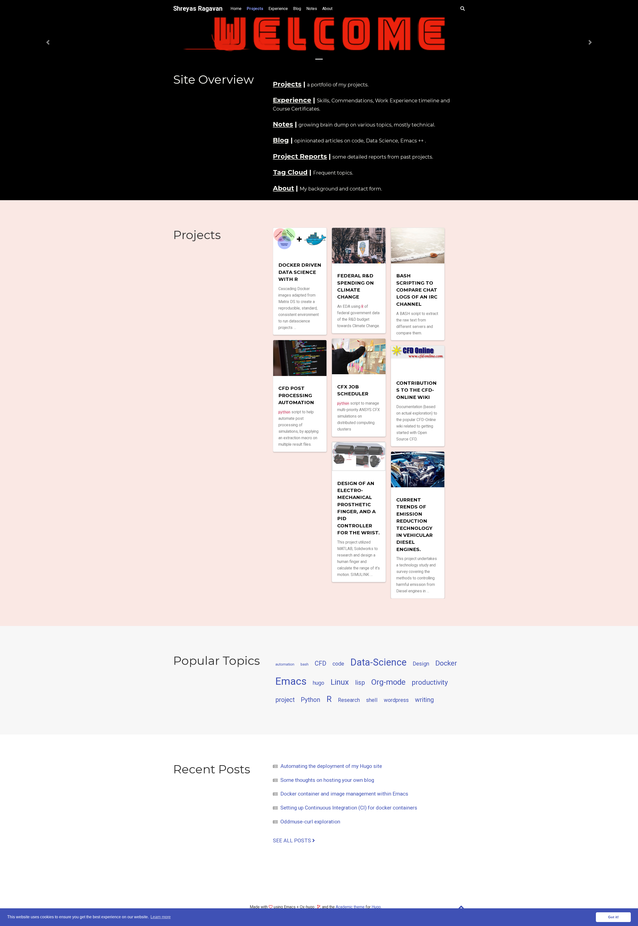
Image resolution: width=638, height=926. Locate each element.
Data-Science (378, 662)
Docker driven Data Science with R (299, 272)
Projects (287, 84)
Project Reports (300, 156)
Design (421, 664)
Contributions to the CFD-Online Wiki (416, 390)
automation (284, 664)
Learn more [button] (161, 917)
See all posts (292, 841)
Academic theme (350, 907)
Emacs (291, 681)
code (338, 664)
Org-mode (388, 682)
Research (349, 700)
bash (305, 664)
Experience (292, 100)
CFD (320, 663)
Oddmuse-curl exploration (310, 822)
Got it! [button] (613, 917)
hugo (318, 683)
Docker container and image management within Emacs (344, 794)
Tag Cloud (290, 172)
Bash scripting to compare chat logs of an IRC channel (416, 290)
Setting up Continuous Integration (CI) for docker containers (348, 808)
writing (424, 699)
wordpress (396, 700)
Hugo (376, 907)
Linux (339, 682)
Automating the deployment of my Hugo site (331, 766)
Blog (281, 140)
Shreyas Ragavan (198, 8)
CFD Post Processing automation (296, 395)
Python (310, 699)
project (285, 699)
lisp (360, 682)
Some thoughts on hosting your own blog (327, 780)
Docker (446, 663)
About (283, 188)
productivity (430, 682)
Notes (283, 124)
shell (372, 700)
